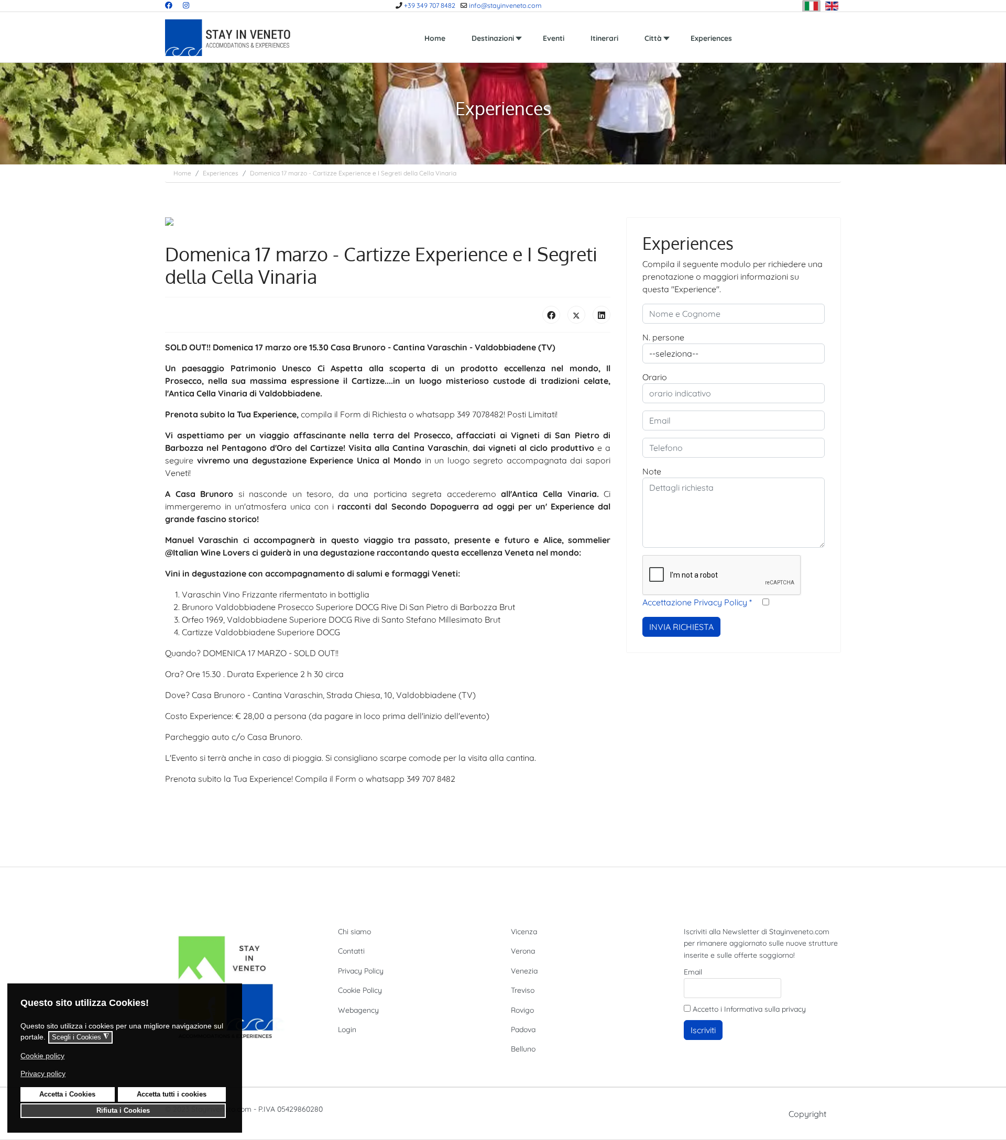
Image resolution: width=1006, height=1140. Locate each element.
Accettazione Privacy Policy (697, 602)
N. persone (663, 337)
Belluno (523, 1049)
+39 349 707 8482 (429, 5)
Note (651, 471)
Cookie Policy (360, 990)
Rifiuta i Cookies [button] (123, 1110)
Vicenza (524, 931)
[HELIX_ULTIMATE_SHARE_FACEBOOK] (551, 315)
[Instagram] (186, 5)
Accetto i (748, 1009)
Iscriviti (703, 1030)
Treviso (522, 990)
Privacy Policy (361, 971)
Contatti (351, 951)
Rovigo (522, 1010)
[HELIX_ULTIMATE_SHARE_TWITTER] (576, 315)
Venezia (524, 971)
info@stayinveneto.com (505, 5)
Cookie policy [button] (42, 1056)
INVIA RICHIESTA (681, 627)
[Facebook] (168, 5)
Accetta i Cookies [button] (67, 1094)
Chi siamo (354, 931)
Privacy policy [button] (42, 1073)
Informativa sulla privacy (765, 1009)
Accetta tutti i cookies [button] (171, 1094)
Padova (523, 1029)
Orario (654, 377)
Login (347, 1029)
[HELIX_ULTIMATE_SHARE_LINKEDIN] (601, 315)
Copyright (807, 1114)
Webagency (358, 1010)
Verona (523, 951)
